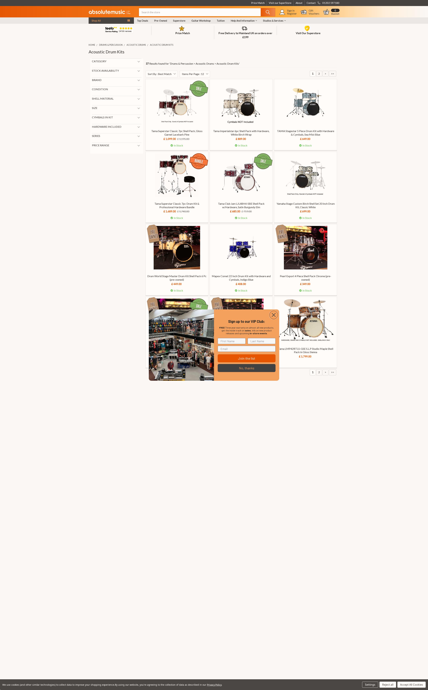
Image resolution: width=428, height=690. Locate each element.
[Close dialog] (274, 315)
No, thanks (246, 368)
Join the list (246, 358)
